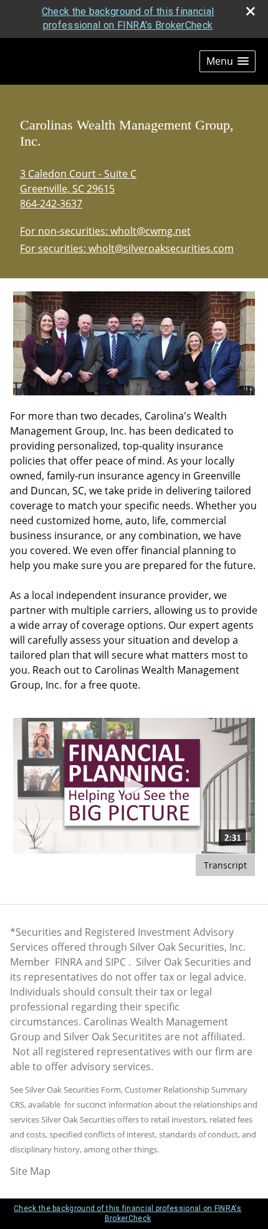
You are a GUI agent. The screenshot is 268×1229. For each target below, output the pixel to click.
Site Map (30, 1171)
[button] (227, 61)
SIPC (115, 962)
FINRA (68, 962)
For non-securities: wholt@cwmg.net (105, 231)
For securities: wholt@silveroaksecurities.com (127, 248)
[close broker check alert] (251, 11)
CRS (17, 1104)
